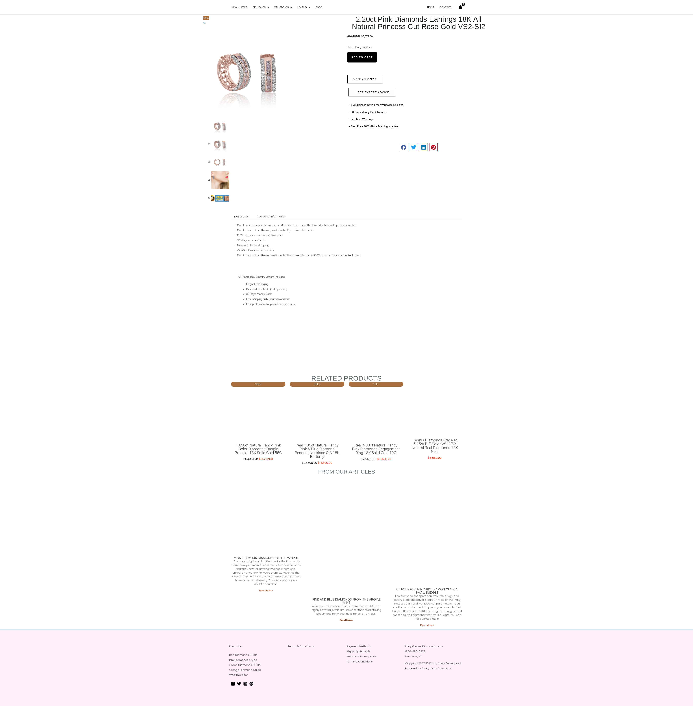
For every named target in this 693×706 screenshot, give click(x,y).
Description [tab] (241, 216)
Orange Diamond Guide (245, 670)
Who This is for (238, 675)
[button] (204, 23)
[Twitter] (239, 684)
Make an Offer (364, 79)
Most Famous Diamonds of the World (266, 558)
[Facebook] (233, 684)
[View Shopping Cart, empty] (460, 7)
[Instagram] (245, 684)
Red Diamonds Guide (243, 655)
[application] (267, 7)
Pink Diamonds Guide (243, 660)
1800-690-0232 (415, 651)
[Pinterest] (251, 684)
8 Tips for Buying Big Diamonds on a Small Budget (427, 591)
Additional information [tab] (271, 216)
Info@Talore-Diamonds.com (424, 646)
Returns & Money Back (361, 656)
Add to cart (362, 57)
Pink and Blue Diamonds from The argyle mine (346, 601)
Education (235, 646)
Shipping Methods (358, 651)
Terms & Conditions (301, 646)
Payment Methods (358, 646)
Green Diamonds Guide (245, 665)
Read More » (266, 590)
